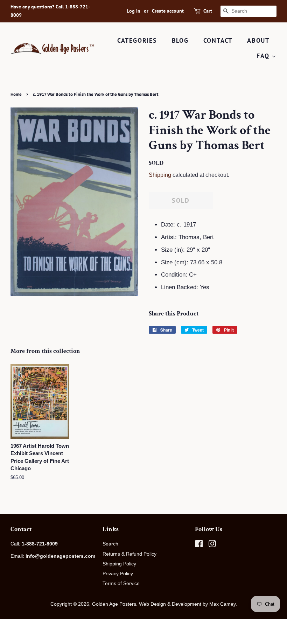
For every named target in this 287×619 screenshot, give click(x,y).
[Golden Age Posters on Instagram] (212, 545)
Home (16, 94)
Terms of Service (121, 583)
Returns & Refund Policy (129, 554)
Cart (207, 11)
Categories (137, 40)
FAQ (264, 56)
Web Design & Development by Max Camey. (188, 604)
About (258, 40)
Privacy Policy (118, 573)
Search (110, 544)
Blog (180, 40)
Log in (133, 11)
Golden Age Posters (114, 604)
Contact (218, 40)
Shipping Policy (119, 563)
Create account (168, 11)
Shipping (160, 175)
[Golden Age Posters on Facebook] (199, 545)
